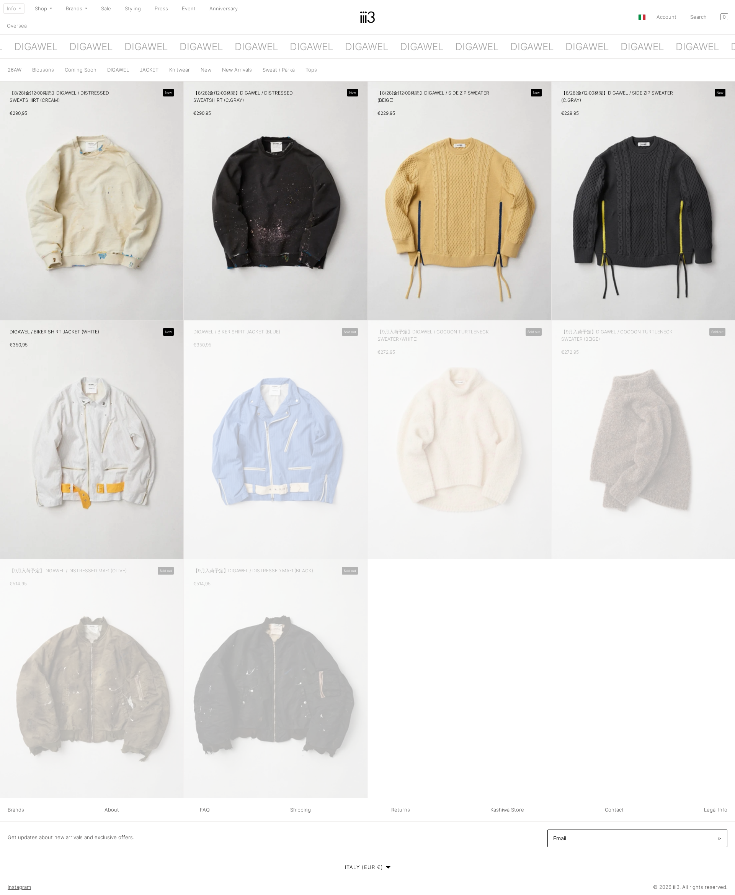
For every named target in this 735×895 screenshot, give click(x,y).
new (206, 70)
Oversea (17, 26)
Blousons (43, 70)
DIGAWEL (118, 70)
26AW (14, 70)
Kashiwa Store (507, 810)
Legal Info (715, 810)
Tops (311, 70)
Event (189, 8)
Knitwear (179, 70)
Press (161, 8)
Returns (400, 810)
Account (666, 17)
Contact (614, 810)
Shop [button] (41, 8)
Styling (133, 8)
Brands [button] (74, 8)
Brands (16, 810)
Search (698, 17)
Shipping (300, 810)
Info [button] (11, 8)
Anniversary (223, 8)
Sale (106, 8)
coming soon (80, 70)
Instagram (19, 887)
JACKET (149, 70)
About (112, 810)
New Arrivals (237, 70)
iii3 (676, 887)
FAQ (205, 810)
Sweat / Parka (279, 70)
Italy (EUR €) (364, 867)
